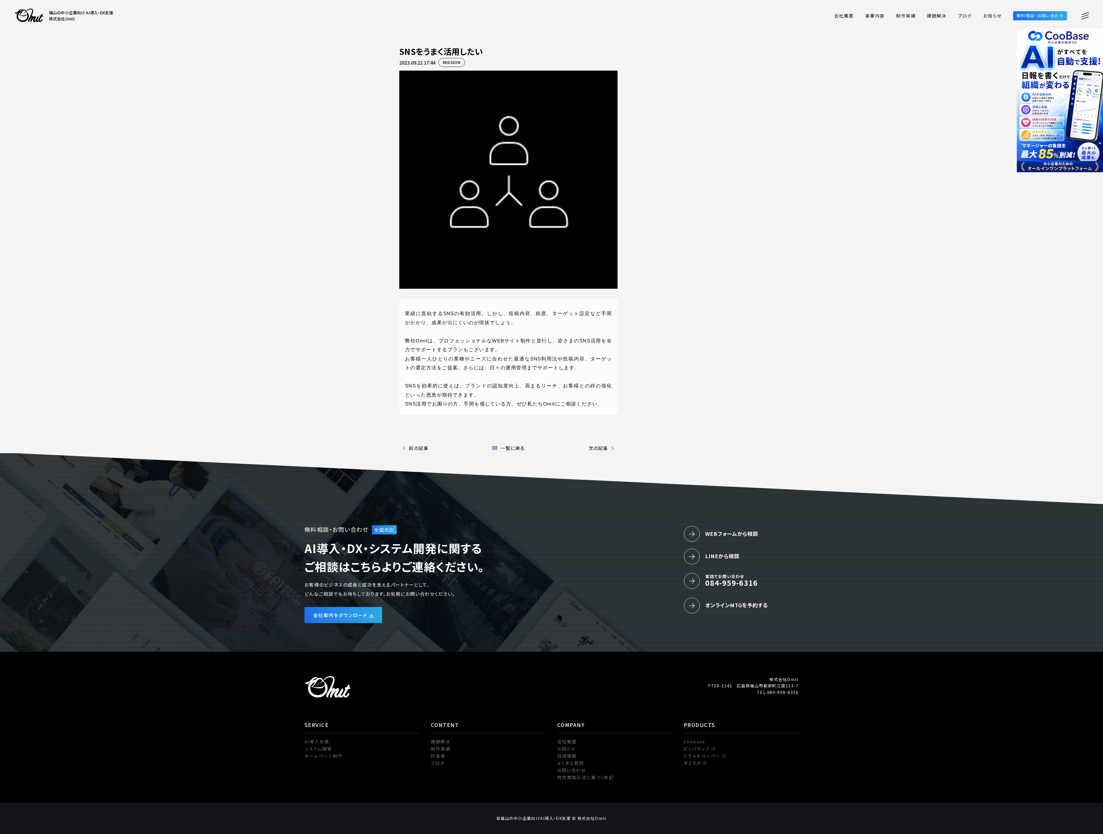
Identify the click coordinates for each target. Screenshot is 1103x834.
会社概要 (844, 16)
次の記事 (598, 448)
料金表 (438, 756)
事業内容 (875, 16)
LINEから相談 (722, 556)
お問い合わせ (571, 770)
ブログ (965, 16)
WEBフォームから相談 (731, 533)
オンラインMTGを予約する (736, 605)
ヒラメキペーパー (702, 756)
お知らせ (992, 16)
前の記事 (418, 448)
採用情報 (567, 756)
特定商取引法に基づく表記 (585, 777)
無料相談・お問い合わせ (1040, 15)
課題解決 (936, 16)
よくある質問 (570, 763)
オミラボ (692, 763)
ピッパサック (697, 749)
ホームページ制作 (323, 756)
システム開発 (318, 749)
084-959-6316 (731, 580)
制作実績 (906, 16)
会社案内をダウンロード (340, 615)
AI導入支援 (316, 741)
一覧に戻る (512, 448)
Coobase (694, 741)
